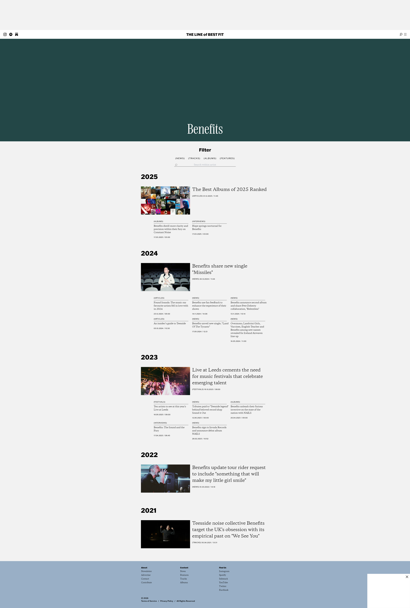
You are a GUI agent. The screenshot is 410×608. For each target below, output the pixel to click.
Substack (223, 578)
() (180, 158)
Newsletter (146, 571)
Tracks (196, 542)
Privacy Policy (166, 601)
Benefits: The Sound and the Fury (169, 429)
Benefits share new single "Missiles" (219, 269)
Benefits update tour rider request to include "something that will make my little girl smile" (229, 474)
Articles (197, 196)
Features (184, 575)
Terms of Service (149, 601)
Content (184, 567)
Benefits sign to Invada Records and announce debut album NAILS (209, 431)
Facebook (223, 590)
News (195, 279)
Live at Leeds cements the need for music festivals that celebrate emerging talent (227, 376)
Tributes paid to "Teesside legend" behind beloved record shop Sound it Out (210, 410)
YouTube (223, 582)
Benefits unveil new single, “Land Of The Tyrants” (210, 325)
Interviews (199, 221)
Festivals (198, 389)
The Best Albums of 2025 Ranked (229, 189)
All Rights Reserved (186, 601)
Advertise (146, 575)
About (144, 567)
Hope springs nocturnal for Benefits (207, 227)
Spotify (222, 575)
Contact (145, 578)
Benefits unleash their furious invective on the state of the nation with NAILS (247, 410)
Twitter (222, 586)
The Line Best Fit (205, 34)
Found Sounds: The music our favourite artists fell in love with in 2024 (171, 306)
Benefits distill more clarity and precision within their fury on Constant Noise (171, 229)
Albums (158, 221)
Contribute (146, 582)
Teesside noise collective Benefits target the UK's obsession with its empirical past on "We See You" (228, 529)
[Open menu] (405, 34)
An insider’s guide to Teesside (170, 323)
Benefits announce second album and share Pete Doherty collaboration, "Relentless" (249, 306)
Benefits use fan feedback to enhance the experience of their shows (209, 306)
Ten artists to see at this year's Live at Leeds (170, 408)
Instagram (224, 571)
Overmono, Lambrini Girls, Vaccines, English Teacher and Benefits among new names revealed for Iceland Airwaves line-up (247, 330)
